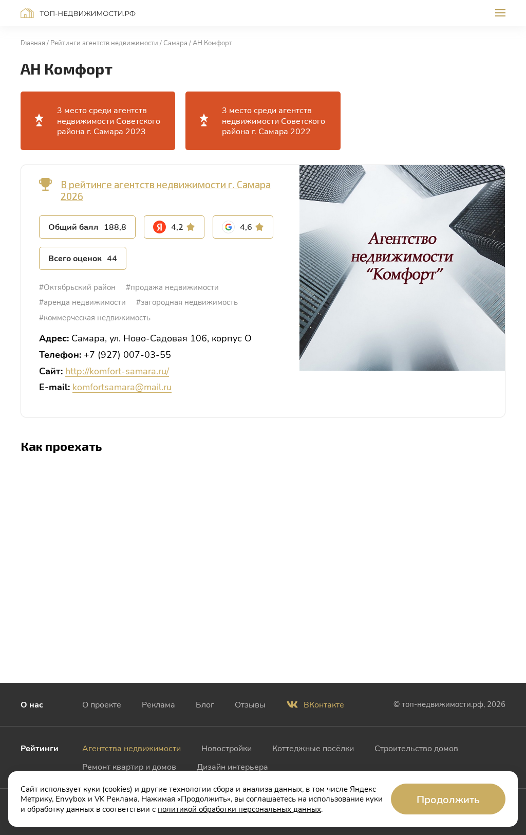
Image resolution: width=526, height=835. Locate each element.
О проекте (101, 704)
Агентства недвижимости (131, 748)
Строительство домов (416, 748)
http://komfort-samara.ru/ (117, 370)
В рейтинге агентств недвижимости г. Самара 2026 (166, 190)
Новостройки (226, 748)
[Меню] (500, 13)
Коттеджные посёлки (313, 748)
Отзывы (250, 704)
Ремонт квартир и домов (129, 766)
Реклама (158, 704)
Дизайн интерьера (232, 766)
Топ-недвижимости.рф (78, 13)
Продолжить (448, 799)
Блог (205, 704)
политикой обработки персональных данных (239, 808)
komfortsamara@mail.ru (122, 386)
